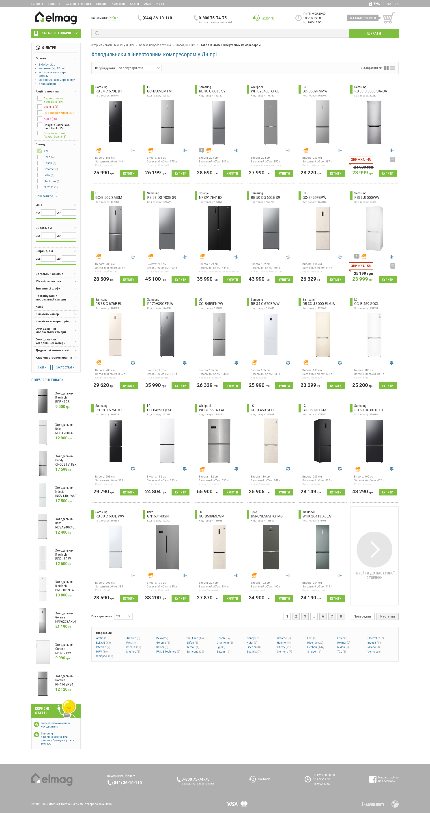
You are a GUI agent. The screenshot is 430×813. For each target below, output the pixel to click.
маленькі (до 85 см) (52, 68)
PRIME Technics (168, 651)
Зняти (42, 367)
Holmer (343, 642)
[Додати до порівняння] (133, 150)
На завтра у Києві (59, 112)
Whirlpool (104, 656)
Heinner (284, 642)
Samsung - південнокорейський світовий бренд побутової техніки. (57, 738)
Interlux (133, 647)
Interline (103, 647)
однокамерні (47, 83)
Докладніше (392, 159)
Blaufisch (195, 638)
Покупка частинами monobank (57, 126)
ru (389, 3)
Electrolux (376, 638)
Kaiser (162, 647)
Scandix (254, 651)
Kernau (193, 647)
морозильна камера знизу (57, 79)
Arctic (102, 638)
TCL (341, 651)
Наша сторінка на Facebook (388, 779)
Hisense (315, 642)
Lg (221, 647)
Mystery (133, 651)
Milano (374, 647)
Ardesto (133, 638)
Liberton (254, 647)
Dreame (284, 638)
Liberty (284, 647)
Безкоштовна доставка (53, 100)
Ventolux (375, 651)
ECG (311, 638)
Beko (162, 638)
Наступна (387, 616)
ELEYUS (103, 642)
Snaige (314, 651)
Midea (343, 647)
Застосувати (65, 367)
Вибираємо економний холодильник (56, 725)
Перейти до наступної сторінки (374, 575)
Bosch (223, 638)
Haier (252, 642)
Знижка (51, 106)
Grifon (192, 642)
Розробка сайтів (372, 804)
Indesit (375, 642)
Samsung (195, 651)
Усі (46, 151)
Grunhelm (225, 642)
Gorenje (164, 642)
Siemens (284, 651)
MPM (102, 651)
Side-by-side (47, 64)
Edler (342, 638)
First (131, 642)
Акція (50, 119)
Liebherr (315, 647)
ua (397, 3)
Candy (253, 638)
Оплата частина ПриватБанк (55, 134)
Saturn (223, 651)
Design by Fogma (395, 804)
